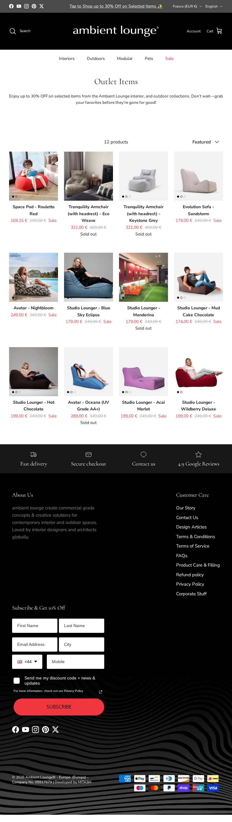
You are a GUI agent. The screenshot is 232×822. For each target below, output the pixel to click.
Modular (125, 58)
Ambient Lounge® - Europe (47, 777)
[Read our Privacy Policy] (100, 691)
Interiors (67, 58)
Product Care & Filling (198, 565)
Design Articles (191, 527)
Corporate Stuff (191, 594)
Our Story (185, 508)
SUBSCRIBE (59, 706)
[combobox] (27, 662)
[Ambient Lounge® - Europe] (116, 31)
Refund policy (190, 575)
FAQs (181, 556)
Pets (149, 58)
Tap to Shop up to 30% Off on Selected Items (116, 6)
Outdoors (96, 58)
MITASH (84, 782)
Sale (169, 58)
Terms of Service (192, 546)
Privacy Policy (190, 584)
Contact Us (187, 518)
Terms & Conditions (195, 537)
